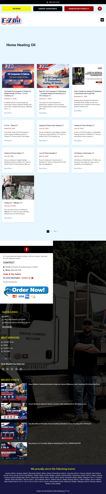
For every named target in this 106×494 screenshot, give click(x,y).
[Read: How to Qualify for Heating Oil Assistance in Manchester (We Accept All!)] (88, 76)
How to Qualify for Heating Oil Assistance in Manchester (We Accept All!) (87, 92)
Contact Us (26, 278)
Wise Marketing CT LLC (61, 491)
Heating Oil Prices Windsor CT (84, 125)
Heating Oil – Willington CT (13, 202)
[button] (102, 19)
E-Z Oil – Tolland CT (11, 125)
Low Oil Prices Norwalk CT (48, 153)
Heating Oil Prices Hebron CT (14, 153)
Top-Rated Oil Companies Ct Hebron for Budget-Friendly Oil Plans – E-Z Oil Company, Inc (17, 93)
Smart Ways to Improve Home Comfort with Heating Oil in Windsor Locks (58, 404)
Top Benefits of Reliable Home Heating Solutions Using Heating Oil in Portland (60, 424)
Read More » (8, 113)
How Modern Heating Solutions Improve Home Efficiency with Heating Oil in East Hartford (64, 384)
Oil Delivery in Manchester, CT (84, 153)
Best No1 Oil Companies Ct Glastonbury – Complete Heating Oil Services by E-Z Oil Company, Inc (52, 93)
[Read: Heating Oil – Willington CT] (18, 187)
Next (56, 231)
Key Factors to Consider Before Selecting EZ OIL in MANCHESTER (55, 443)
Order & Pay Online (12, 274)
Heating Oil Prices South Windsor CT (51, 125)
